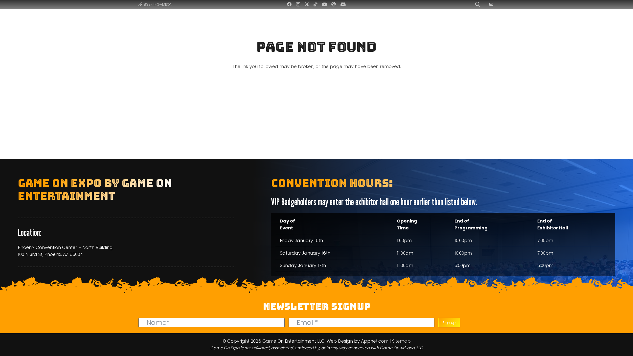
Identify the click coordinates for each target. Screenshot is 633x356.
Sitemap (401, 341)
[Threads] (333, 4)
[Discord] (343, 4)
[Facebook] (289, 4)
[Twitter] (307, 4)
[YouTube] (324, 4)
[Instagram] (298, 4)
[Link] (492, 4)
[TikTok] (315, 4)
